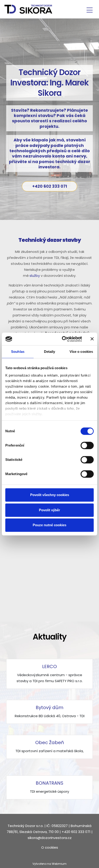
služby (34, 275)
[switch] (87, 445)
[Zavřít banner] (92, 339)
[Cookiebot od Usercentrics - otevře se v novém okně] (62, 339)
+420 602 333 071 (49, 186)
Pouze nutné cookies (49, 525)
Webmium (59, 864)
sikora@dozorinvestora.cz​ (50, 837)
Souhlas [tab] (17, 352)
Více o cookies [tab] (81, 352)
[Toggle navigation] (90, 9)
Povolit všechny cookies (49, 495)
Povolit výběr (49, 510)
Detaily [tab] (49, 352)
